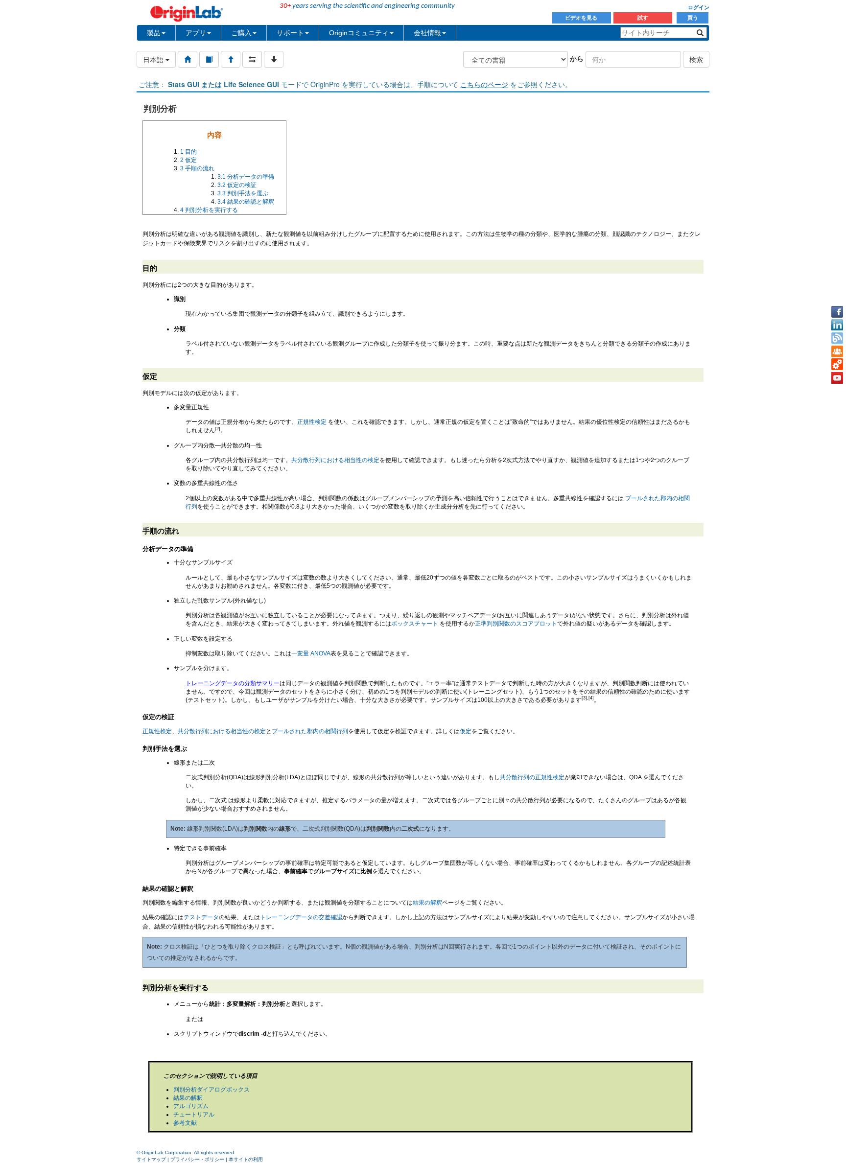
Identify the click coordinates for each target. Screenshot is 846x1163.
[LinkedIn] (837, 325)
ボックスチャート (414, 623)
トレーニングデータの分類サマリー (233, 683)
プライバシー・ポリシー (197, 1159)
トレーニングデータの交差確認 (301, 917)
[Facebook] (837, 311)
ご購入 (241, 33)
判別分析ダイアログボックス (211, 1089)
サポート (290, 33)
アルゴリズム (191, 1106)
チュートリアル (193, 1114)
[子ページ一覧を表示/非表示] (273, 59)
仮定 (465, 731)
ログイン (698, 7)
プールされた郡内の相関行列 (310, 731)
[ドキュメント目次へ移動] (187, 59)
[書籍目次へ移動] (209, 59)
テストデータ (201, 917)
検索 (696, 59)
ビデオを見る (582, 18)
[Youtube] (837, 378)
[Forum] (837, 351)
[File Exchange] (837, 364)
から (577, 58)
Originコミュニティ (359, 33)
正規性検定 (312, 422)
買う (692, 18)
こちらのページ (484, 84)
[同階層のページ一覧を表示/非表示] (252, 59)
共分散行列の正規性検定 (532, 777)
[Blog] (837, 338)
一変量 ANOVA (310, 653)
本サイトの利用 (246, 1159)
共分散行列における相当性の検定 (335, 460)
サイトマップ (151, 1159)
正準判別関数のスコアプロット (516, 623)
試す (642, 18)
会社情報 (427, 33)
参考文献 (185, 1122)
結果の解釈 (427, 902)
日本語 (154, 59)
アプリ (196, 33)
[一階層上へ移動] (230, 59)
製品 (154, 33)
